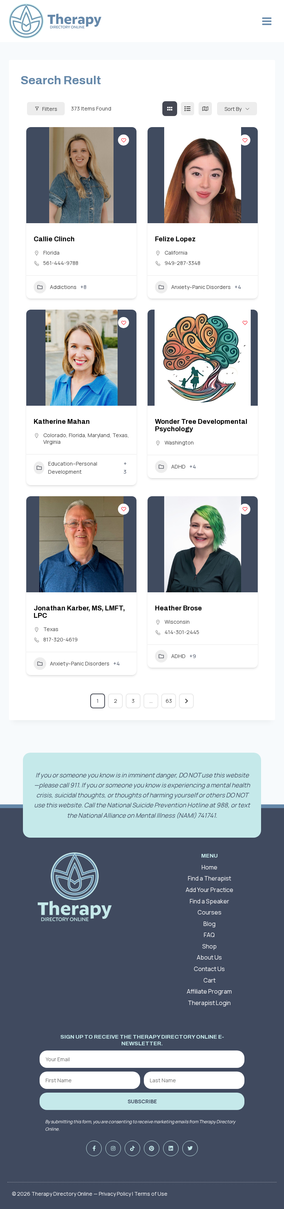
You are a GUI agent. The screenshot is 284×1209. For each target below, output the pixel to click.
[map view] (205, 108)
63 (169, 700)
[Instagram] (113, 1148)
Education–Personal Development (72, 467)
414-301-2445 (182, 632)
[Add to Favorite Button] (123, 140)
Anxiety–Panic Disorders (201, 286)
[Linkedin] (171, 1148)
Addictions (63, 286)
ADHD (178, 466)
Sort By (232, 108)
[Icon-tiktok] (132, 1148)
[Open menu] (266, 21)
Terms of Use (151, 1193)
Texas (120, 435)
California (176, 252)
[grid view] (169, 108)
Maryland (99, 435)
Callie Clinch (54, 239)
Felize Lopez (175, 239)
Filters (49, 108)
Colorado (54, 435)
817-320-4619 (60, 639)
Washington (179, 442)
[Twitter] (190, 1148)
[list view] (187, 108)
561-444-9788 (60, 263)
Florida (51, 252)
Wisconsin (177, 621)
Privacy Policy (115, 1193)
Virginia (52, 441)
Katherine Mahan (62, 421)
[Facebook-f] (94, 1148)
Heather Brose (178, 608)
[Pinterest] (151, 1148)
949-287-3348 (182, 263)
